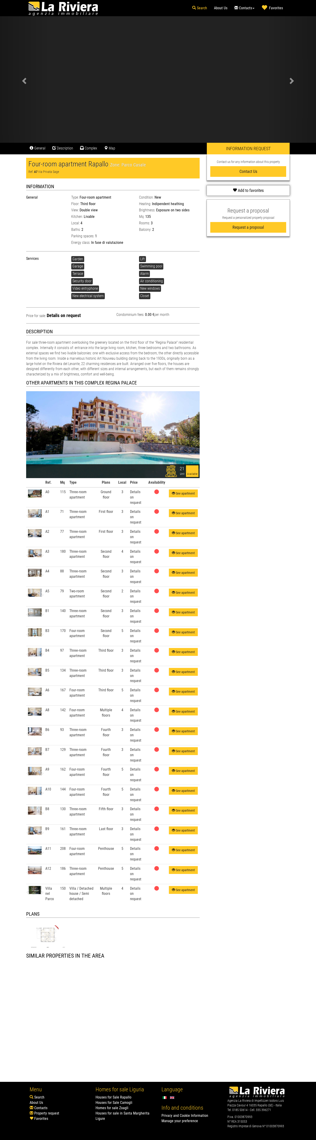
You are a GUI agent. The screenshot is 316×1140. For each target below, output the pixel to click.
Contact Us (248, 171)
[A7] (48, 935)
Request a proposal (248, 227)
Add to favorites (250, 190)
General (39, 148)
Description (64, 148)
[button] (29, 493)
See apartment (185, 493)
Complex (90, 148)
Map (111, 148)
